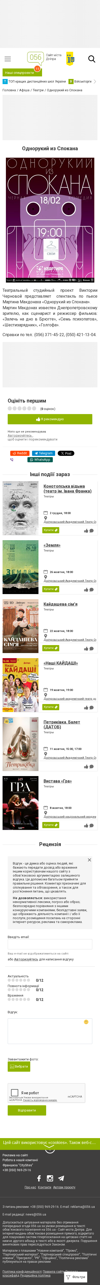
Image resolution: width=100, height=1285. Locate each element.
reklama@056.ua (83, 1207)
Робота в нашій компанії (20, 1160)
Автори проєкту (64, 1187)
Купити (49, 530)
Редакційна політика (35, 1275)
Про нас (30, 1187)
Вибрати (21, 1066)
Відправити (27, 1110)
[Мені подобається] (86, 531)
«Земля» (52, 545)
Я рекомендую (52, 419)
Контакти (44, 1187)
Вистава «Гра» (58, 781)
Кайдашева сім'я (60, 604)
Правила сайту (53, 1271)
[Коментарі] (91, 531)
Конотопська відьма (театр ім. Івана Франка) (68, 489)
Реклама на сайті (15, 1155)
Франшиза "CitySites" (18, 1165)
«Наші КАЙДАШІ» (61, 663)
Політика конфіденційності (22, 1271)
